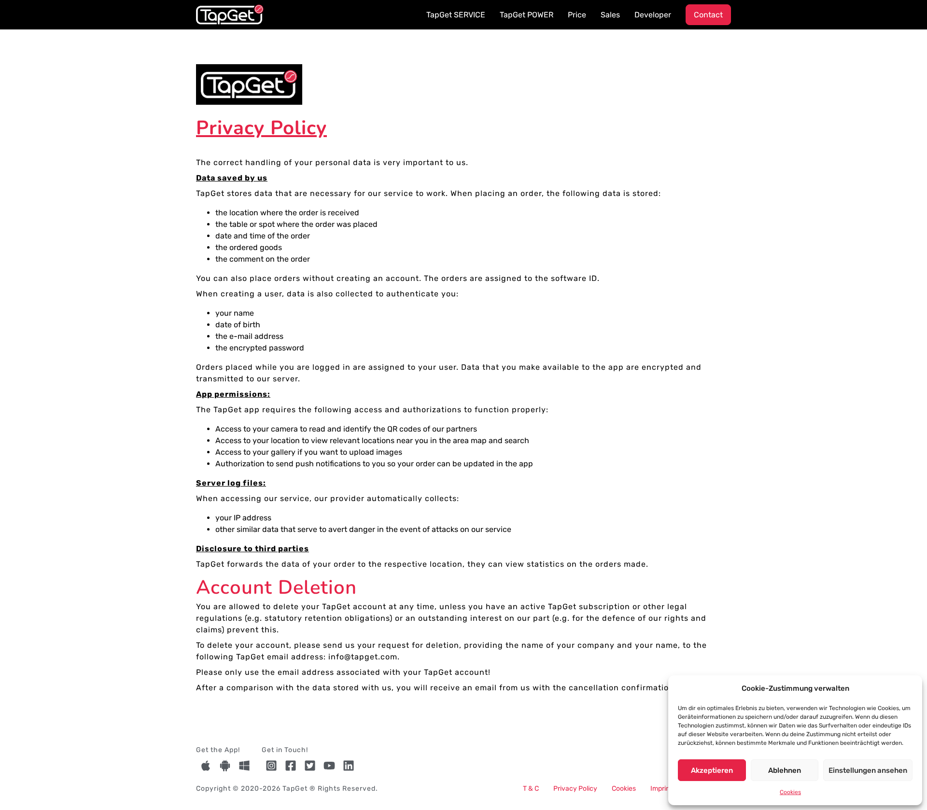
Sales (610, 14)
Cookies (790, 792)
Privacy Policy (575, 788)
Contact (708, 14)
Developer (652, 14)
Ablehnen (784, 770)
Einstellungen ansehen (868, 770)
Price (577, 14)
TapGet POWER (526, 14)
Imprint (661, 788)
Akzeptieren (712, 770)
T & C (531, 788)
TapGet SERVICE (455, 14)
